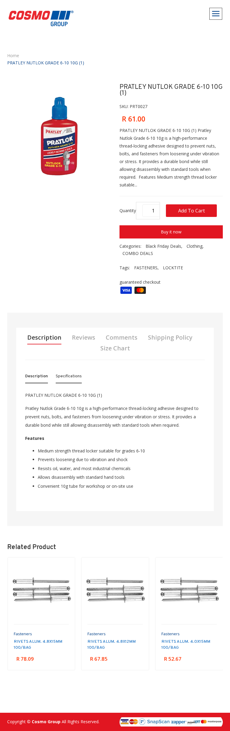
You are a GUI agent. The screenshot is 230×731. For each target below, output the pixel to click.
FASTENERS (146, 267)
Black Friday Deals (163, 246)
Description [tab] (44, 337)
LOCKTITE (173, 267)
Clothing (194, 246)
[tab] (36, 377)
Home (13, 55)
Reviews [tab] (83, 337)
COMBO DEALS (137, 253)
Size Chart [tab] (115, 348)
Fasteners (23, 633)
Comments (121, 337)
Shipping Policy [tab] (170, 337)
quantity (127, 210)
